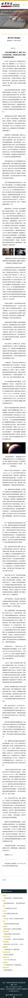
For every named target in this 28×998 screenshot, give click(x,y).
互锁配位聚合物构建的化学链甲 (11, 923)
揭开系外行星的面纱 (9, 954)
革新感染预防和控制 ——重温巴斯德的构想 (14, 903)
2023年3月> (15, 11)
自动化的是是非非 (8, 970)
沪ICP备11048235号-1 (14, 991)
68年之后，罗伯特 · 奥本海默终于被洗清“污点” (15, 918)
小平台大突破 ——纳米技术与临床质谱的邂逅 (15, 939)
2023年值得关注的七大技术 (10, 908)
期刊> (10, 11)
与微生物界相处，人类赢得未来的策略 (13, 898)
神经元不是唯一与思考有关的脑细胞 (12, 929)
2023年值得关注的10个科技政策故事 (12, 965)
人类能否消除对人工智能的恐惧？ (12, 949)
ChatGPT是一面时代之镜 (10, 959)
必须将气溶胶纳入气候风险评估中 (12, 934)
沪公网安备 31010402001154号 (14, 995)
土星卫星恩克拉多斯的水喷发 (11, 913)
